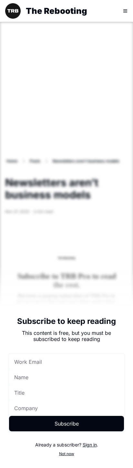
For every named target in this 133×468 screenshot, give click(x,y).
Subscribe (67, 423)
